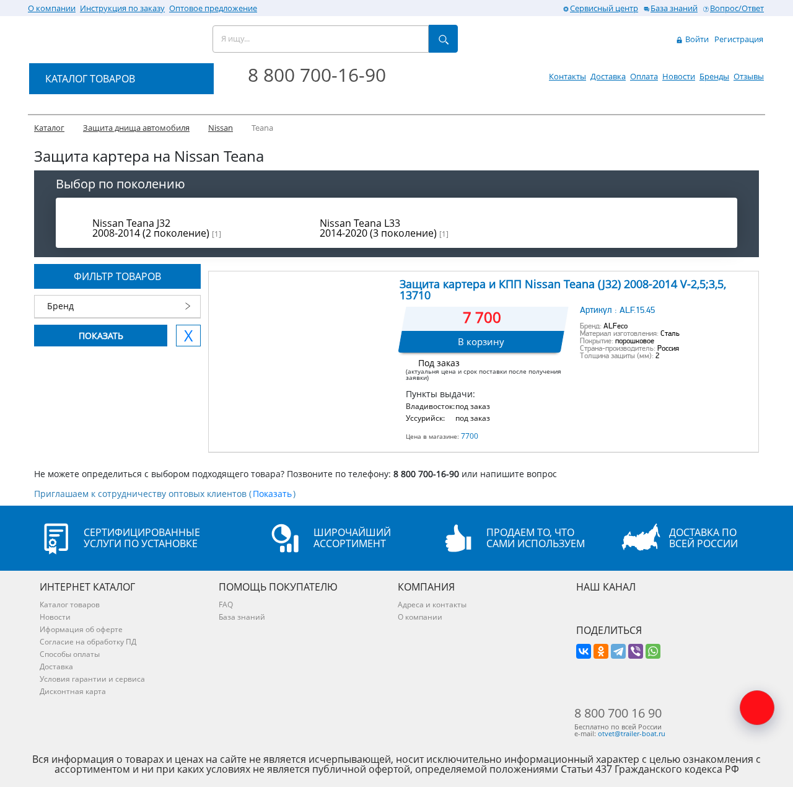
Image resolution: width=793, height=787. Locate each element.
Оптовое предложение (213, 8)
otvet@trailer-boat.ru (631, 733)
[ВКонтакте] (583, 651)
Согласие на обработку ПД (88, 641)
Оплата (644, 76)
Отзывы (749, 76)
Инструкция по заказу (122, 8)
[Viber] (635, 651)
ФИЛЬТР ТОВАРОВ (117, 276)
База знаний (674, 8)
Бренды (714, 76)
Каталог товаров (70, 604)
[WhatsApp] (653, 651)
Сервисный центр (604, 8)
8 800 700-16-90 (317, 74)
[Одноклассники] (601, 651)
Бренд (60, 306)
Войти (696, 39)
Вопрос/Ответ (737, 8)
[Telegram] (618, 651)
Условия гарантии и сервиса (92, 679)
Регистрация (738, 39)
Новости (678, 76)
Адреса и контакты (432, 604)
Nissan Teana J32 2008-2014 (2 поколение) (156, 228)
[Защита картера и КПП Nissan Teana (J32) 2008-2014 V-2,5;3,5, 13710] (303, 334)
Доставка (608, 76)
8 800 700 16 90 (618, 713)
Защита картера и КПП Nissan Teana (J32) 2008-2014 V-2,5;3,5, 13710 (563, 289)
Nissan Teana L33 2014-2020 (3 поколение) (384, 228)
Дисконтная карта (73, 691)
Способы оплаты (70, 654)
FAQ (226, 604)
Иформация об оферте (81, 629)
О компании (52, 8)
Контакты (567, 76)
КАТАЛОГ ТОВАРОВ (90, 79)
